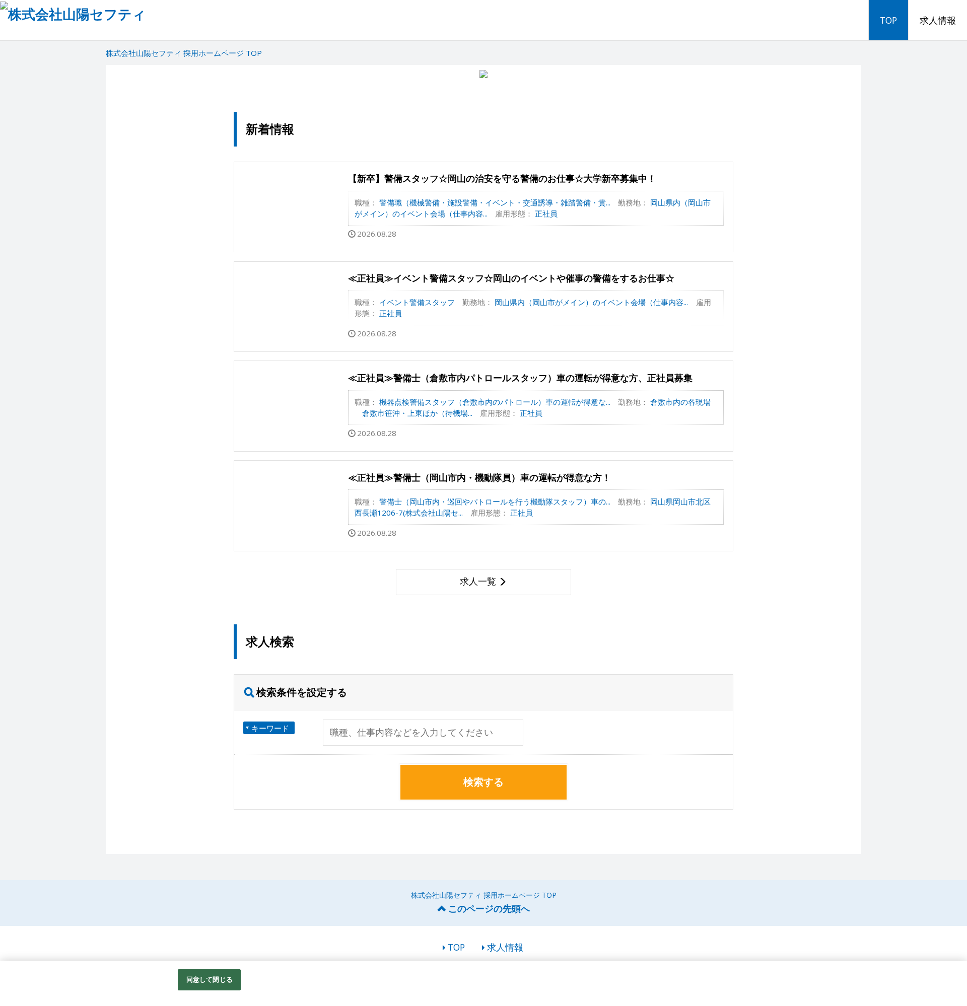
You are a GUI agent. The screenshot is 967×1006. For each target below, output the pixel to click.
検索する (483, 781)
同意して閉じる (209, 979)
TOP (888, 20)
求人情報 (938, 20)
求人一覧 (478, 581)
